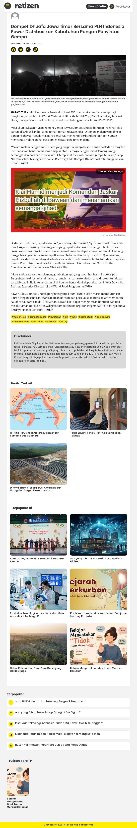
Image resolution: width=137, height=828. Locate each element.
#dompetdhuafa (36, 316)
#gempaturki (85, 316)
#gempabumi (102, 316)
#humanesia (19, 316)
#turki (73, 316)
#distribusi (51, 321)
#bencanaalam (20, 321)
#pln (65, 316)
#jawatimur (54, 316)
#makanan (37, 321)
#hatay (63, 321)
